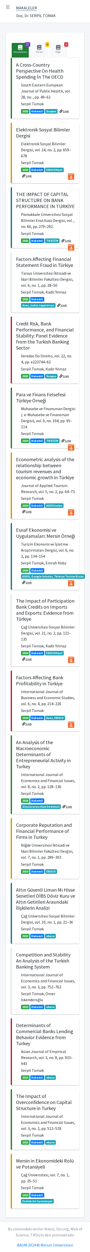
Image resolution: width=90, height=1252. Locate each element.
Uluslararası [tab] (21, 48)
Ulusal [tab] (42, 48)
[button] (8, 7)
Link (65, 111)
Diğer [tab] (61, 48)
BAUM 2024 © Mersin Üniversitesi (45, 1244)
